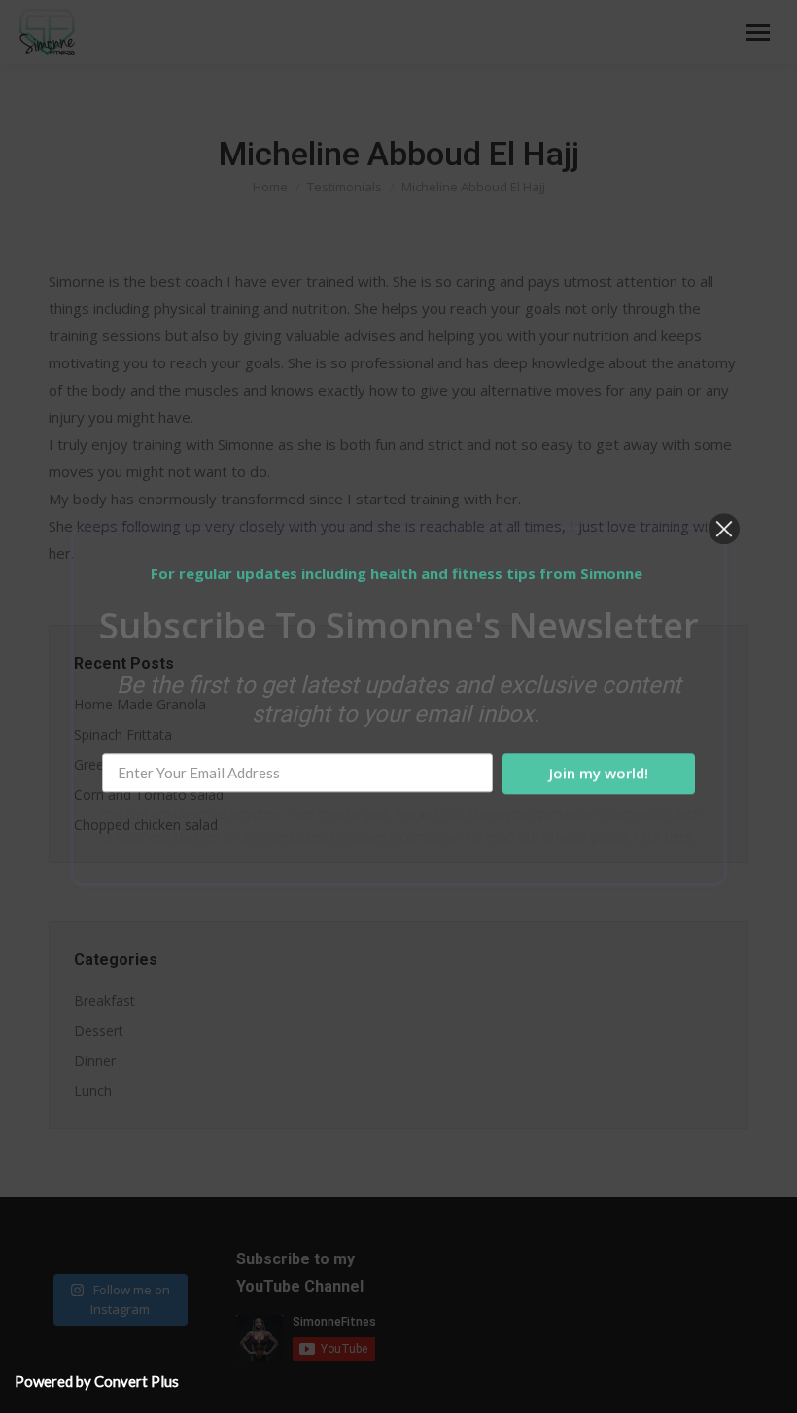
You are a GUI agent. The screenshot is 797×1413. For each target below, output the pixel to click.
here (679, 837)
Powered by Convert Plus (97, 1381)
